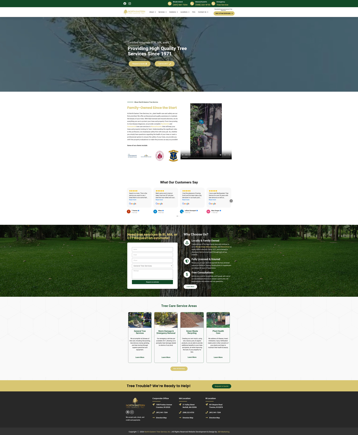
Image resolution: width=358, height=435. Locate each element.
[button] (126, 200)
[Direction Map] (153, 417)
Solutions (172, 12)
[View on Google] (132, 203)
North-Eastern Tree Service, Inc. (157, 432)
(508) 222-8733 (202, 4)
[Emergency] (213, 3)
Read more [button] (132, 200)
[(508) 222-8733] (180, 412)
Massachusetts (201, 2)
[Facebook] (128, 412)
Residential (165, 124)
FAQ (193, 12)
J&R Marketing (223, 432)
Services (161, 12)
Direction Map (161, 418)
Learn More (139, 357)
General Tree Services (140, 332)
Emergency (221, 2)
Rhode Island (178, 2)
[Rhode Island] (170, 3)
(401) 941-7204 (180, 4)
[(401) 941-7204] (153, 412)
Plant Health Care (218, 332)
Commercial (131, 126)
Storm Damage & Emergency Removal (166, 332)
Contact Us (202, 12)
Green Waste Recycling (192, 332)
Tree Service (222, 4)
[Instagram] (132, 412)
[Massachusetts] (192, 3)
